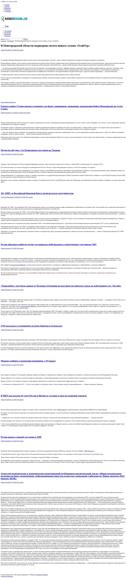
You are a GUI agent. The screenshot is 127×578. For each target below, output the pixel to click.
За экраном (8, 31)
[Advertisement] (63, 54)
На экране (7, 32)
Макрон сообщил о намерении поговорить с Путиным (28, 361)
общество (8, 102)
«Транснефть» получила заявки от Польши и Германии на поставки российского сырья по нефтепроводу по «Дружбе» (61, 286)
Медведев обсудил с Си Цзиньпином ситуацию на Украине (30, 150)
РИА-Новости (89, 451)
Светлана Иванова (7, 197)
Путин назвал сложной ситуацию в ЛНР (21, 437)
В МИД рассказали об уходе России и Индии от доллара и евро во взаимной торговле (44, 395)
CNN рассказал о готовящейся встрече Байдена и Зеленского (31, 326)
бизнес (3, 102)
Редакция (7, 9)
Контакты (7, 8)
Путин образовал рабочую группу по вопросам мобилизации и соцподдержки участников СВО (48, 244)
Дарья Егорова (5, 50)
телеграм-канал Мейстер (17, 265)
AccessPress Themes (41, 574)
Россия (13, 102)
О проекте (7, 11)
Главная (6, 4)
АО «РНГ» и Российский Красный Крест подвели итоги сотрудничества (37, 193)
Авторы (6, 6)
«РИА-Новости (62, 409)
